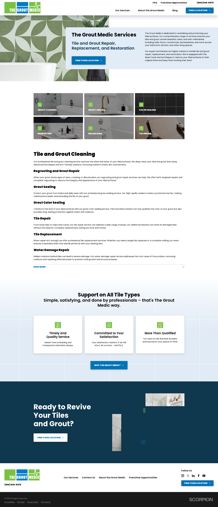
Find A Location (198, 10)
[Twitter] (188, 475)
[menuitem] (9, 502)
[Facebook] (198, 475)
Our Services (71, 477)
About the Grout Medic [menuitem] (151, 10)
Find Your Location (87, 60)
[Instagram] (182, 475)
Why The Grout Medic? (107, 365)
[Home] (22, 7)
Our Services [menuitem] (122, 10)
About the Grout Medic (112, 477)
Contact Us (88, 477)
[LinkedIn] (193, 475)
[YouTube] (203, 475)
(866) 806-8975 (205, 3)
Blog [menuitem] (175, 10)
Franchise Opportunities (143, 477)
